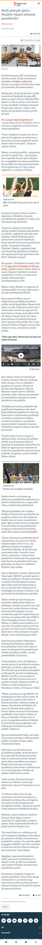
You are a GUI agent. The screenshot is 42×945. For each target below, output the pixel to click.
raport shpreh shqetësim (18, 120)
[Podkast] (16, 942)
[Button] (35, 33)
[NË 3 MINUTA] (25, 942)
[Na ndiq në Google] (36, 920)
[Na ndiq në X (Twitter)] (20, 920)
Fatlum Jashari (7, 24)
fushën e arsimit (21, 82)
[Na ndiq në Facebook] (3, 920)
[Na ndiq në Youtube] (14, 920)
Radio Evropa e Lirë (15, 351)
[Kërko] (35, 942)
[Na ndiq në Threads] (25, 920)
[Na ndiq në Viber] (30, 920)
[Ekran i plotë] (38, 364)
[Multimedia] (6, 942)
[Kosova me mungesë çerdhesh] (21, 473)
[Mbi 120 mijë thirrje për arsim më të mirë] (21, 187)
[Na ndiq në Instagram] (9, 920)
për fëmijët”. (32, 532)
